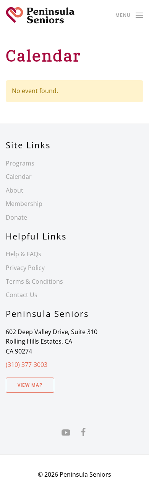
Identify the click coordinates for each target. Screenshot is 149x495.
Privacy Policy (25, 268)
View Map (30, 385)
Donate (16, 217)
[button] (129, 15)
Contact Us (21, 295)
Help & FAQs (23, 254)
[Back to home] (40, 15)
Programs (20, 163)
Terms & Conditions (34, 281)
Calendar (19, 176)
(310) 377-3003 (26, 364)
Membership (24, 203)
